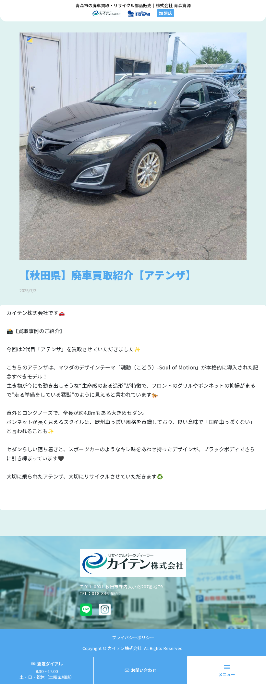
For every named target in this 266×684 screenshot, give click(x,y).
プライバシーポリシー (133, 637)
